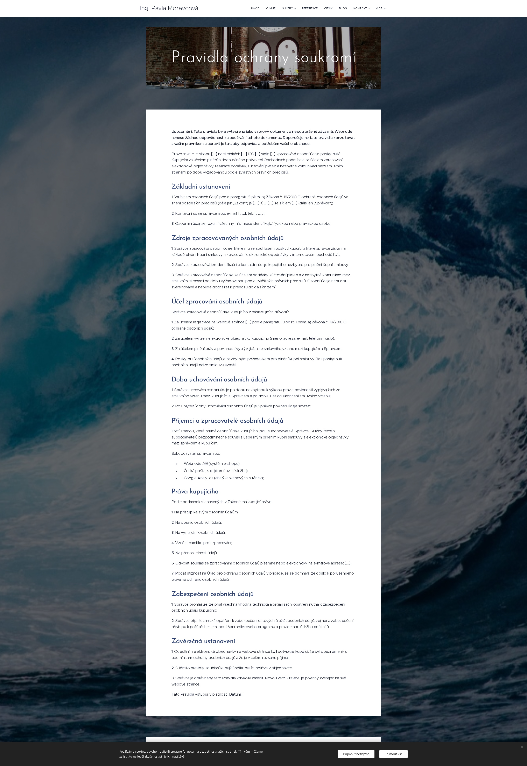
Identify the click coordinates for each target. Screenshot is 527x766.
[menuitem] (256, 8)
